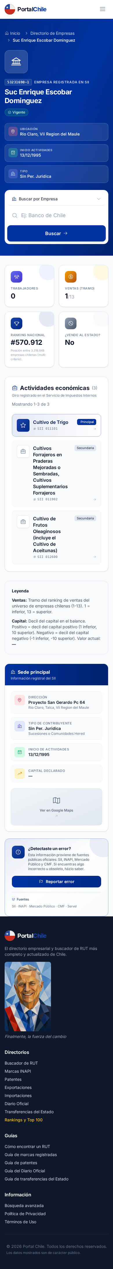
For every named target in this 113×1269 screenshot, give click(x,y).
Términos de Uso (20, 1221)
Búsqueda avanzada (24, 1205)
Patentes (13, 1079)
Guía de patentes (21, 1162)
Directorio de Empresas (52, 33)
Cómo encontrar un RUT (27, 1146)
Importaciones (18, 1095)
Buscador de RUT (21, 1063)
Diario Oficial (16, 1103)
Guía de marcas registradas (31, 1154)
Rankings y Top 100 (24, 1119)
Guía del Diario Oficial (25, 1170)
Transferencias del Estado (29, 1111)
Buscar (53, 233)
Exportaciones (18, 1087)
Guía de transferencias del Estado (36, 1178)
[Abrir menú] (102, 9)
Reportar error (59, 881)
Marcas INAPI (18, 1071)
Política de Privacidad (25, 1213)
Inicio (15, 33)
